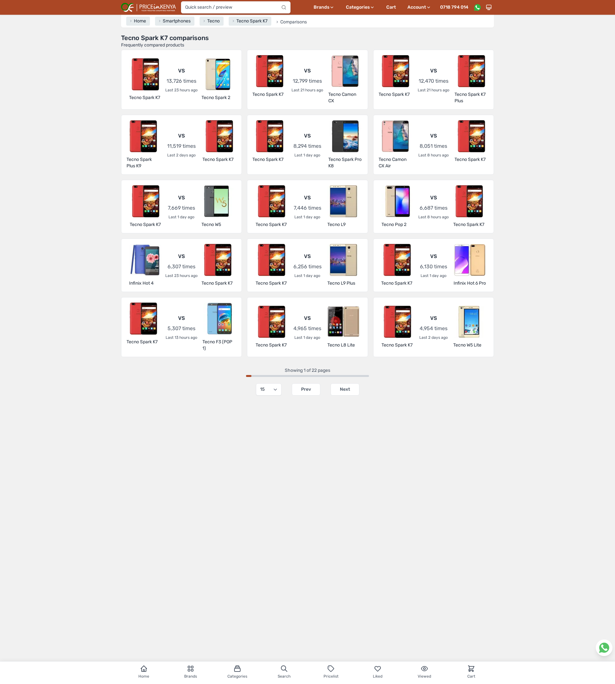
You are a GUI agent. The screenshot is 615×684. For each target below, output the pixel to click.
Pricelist (331, 676)
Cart (391, 7)
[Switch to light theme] (489, 7)
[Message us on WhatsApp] (477, 7)
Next (345, 389)
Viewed (424, 676)
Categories (237, 676)
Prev (306, 389)
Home (143, 676)
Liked (377, 676)
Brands (190, 676)
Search (284, 676)
